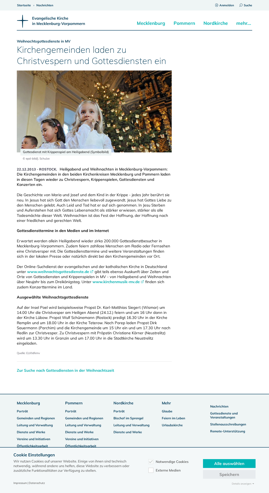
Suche (248, 5)
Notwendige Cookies (172, 462)
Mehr (166, 403)
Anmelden (226, 5)
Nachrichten (219, 406)
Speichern (229, 474)
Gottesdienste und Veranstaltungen (224, 415)
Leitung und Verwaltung (35, 425)
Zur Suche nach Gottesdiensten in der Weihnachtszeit (65, 370)
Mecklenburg (151, 23)
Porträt (22, 411)
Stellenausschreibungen (228, 424)
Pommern (184, 23)
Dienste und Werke (31, 432)
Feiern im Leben (173, 418)
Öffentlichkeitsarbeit (32, 446)
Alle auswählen (229, 463)
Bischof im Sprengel (128, 418)
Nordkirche (215, 23)
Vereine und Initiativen (33, 439)
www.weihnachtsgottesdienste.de (58, 271)
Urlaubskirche (172, 425)
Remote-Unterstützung (227, 431)
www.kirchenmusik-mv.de (116, 281)
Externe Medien (168, 470)
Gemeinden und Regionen (36, 418)
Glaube (167, 411)
